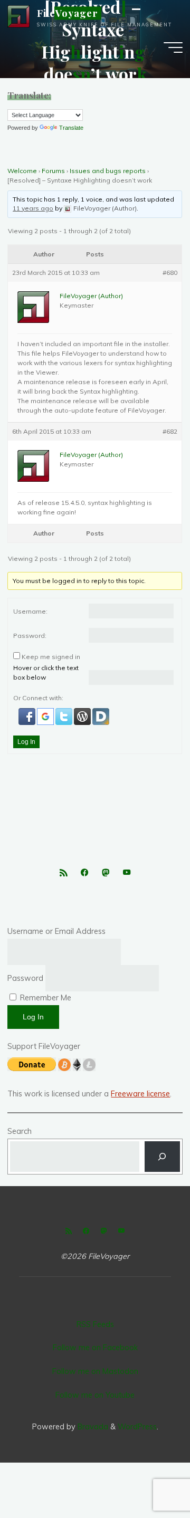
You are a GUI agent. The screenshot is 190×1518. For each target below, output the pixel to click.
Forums (53, 171)
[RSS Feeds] (63, 873)
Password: (29, 635)
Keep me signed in (51, 657)
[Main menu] (173, 47)
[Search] (162, 1156)
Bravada (91, 1426)
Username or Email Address (56, 931)
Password (25, 978)
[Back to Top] (149, 1477)
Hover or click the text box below (46, 673)
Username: (30, 611)
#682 (170, 431)
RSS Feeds (95, 1324)
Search (19, 1131)
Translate (71, 128)
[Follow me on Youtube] (127, 873)
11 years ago (33, 208)
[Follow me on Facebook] (84, 873)
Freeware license (140, 1094)
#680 (170, 272)
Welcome (22, 171)
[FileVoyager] (18, 16)
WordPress (137, 1426)
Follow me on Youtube (95, 1395)
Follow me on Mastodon (95, 1371)
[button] (27, 716)
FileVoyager (67, 13)
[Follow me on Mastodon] (105, 873)
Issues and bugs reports (108, 171)
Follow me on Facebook (95, 1347)
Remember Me (44, 998)
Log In (26, 742)
